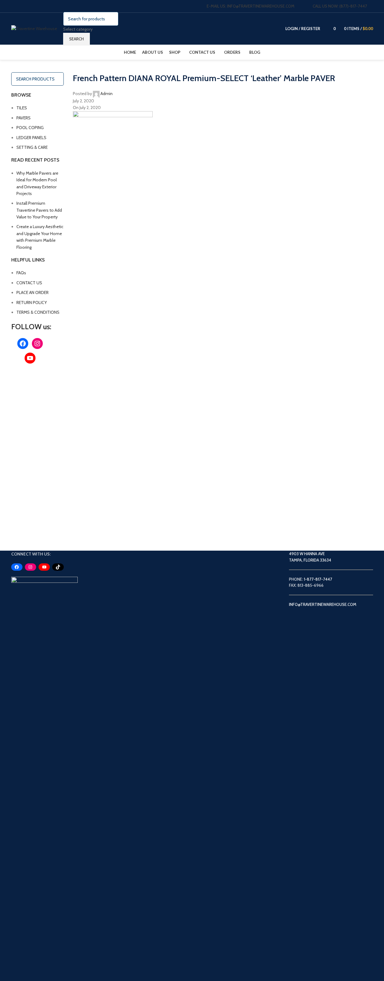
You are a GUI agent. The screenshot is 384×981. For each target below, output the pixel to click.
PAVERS (23, 118)
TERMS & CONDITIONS (37, 312)
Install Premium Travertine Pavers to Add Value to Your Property (39, 210)
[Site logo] (34, 28)
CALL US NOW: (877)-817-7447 (340, 6)
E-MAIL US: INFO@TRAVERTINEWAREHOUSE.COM (250, 6)
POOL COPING (30, 127)
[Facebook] (22, 343)
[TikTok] (57, 567)
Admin (106, 93)
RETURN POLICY (31, 302)
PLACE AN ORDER (32, 292)
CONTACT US (29, 282)
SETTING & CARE (32, 147)
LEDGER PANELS (31, 137)
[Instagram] (37, 343)
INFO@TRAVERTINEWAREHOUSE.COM (322, 604)
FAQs (21, 272)
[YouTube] (30, 358)
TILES (21, 108)
